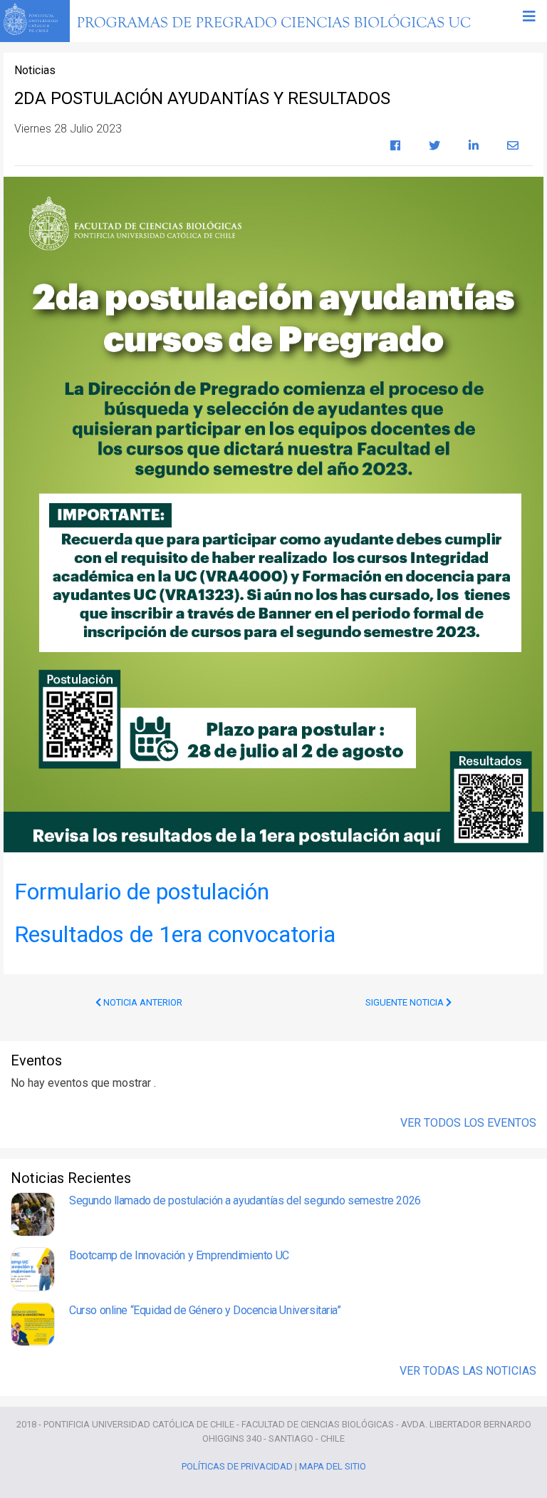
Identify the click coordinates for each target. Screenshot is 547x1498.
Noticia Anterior (141, 1002)
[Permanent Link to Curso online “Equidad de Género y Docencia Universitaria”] (33, 1324)
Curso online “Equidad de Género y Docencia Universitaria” (205, 1310)
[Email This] (513, 146)
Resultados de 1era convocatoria (174, 934)
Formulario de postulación (141, 891)
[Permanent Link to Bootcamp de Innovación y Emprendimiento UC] (33, 1269)
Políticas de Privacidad (237, 1466)
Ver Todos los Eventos (468, 1123)
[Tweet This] (434, 146)
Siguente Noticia (405, 1002)
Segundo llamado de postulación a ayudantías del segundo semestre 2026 (245, 1200)
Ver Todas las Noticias (468, 1371)
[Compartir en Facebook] (395, 146)
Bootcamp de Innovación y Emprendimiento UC (179, 1255)
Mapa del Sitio (332, 1466)
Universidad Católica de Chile (35, 19)
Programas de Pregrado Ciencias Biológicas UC (310, 21)
